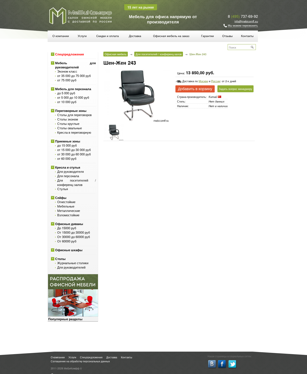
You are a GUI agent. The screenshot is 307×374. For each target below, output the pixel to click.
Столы (60, 258)
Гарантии (207, 36)
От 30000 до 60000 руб (73, 236)
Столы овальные (69, 128)
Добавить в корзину (195, 89)
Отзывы (227, 36)
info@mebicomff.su (246, 21)
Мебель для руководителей (75, 65)
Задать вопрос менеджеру (235, 89)
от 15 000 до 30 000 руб (74, 149)
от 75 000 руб (66, 80)
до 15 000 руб (67, 145)
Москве (203, 81)
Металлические (68, 210)
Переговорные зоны (70, 110)
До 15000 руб (66, 228)
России (215, 81)
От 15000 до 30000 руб (73, 232)
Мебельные (65, 206)
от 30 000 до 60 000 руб (74, 154)
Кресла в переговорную (74, 132)
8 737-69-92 (243, 16)
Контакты (247, 36)
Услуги (82, 36)
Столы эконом (67, 119)
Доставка (135, 36)
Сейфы (60, 197)
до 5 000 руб (66, 93)
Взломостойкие (68, 215)
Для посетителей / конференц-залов (76, 182)
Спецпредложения (69, 54)
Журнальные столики (72, 263)
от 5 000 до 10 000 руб (73, 97)
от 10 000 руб (66, 102)
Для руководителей (71, 267)
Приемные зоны (67, 141)
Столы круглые (68, 123)
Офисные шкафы (68, 250)
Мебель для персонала (73, 89)
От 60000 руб (66, 241)
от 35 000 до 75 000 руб (74, 75)
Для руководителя (70, 171)
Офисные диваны (69, 224)
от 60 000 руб (66, 158)
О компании (60, 36)
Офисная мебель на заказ (171, 36)
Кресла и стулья (67, 167)
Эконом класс (67, 71)
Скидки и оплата (107, 36)
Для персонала (68, 176)
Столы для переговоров (74, 115)
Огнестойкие (66, 202)
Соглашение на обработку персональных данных (80, 361)
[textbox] (239, 47)
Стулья (62, 189)
